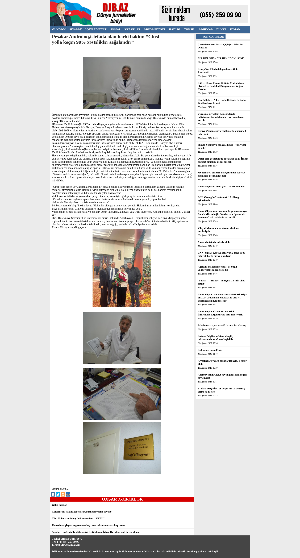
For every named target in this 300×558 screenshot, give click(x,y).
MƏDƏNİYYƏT (154, 29)
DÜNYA (221, 29)
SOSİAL (115, 29)
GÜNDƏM (59, 29)
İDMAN (235, 29)
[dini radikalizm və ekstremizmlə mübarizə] (104, 25)
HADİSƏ (174, 29)
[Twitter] (58, 494)
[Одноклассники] (63, 494)
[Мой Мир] (68, 494)
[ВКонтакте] (53, 494)
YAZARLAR (132, 29)
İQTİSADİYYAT (95, 29)
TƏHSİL (189, 29)
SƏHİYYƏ (206, 29)
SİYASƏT (75, 29)
